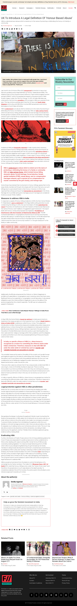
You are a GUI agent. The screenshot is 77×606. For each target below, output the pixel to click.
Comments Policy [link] (67, 578)
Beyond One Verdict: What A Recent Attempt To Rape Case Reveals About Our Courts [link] (63, 559)
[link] (75, 184)
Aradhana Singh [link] (58, 564)
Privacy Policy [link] (66, 583)
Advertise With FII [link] (51, 578)
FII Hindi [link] (58, 8)
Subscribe (59, 104)
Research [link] (21, 8)
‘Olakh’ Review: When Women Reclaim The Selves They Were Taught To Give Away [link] (70, 178)
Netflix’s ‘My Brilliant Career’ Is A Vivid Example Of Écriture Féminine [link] (70, 191)
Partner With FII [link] (50, 580)
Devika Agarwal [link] (7, 25)
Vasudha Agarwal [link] (33, 564)
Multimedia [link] (50, 8)
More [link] (64, 8)
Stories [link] (14, 8)
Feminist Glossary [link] (40, 8)
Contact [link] (31, 580)
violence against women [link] (37, 496)
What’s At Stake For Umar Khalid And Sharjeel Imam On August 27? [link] (70, 165)
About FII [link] (32, 578)
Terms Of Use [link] (66, 580)
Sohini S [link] (69, 171)
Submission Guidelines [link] (35, 583)
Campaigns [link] (29, 8)
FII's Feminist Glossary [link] (63, 128)
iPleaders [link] (27, 412)
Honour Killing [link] (25, 496)
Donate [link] (71, 8)
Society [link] (3, 14)
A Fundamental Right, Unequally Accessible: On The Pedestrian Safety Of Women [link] (70, 205)
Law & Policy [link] (10, 14)
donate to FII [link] (40, 83)
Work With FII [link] (50, 583)
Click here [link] (71, 2)
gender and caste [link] (15, 496)
